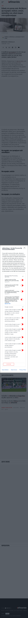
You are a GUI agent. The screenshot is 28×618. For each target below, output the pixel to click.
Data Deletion (5, 369)
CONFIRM (8, 364)
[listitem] (14, 276)
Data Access (14, 369)
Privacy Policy (22, 369)
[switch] (22, 280)
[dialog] (14, 309)
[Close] (24, 248)
